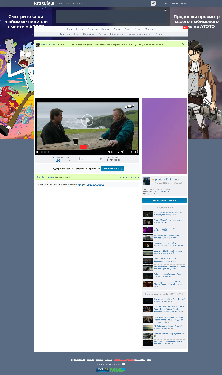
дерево (135, 177)
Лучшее (102, 34)
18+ (165, 3)
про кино (151, 194)
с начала (124, 177)
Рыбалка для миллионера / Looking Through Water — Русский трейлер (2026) (168, 284)
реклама (108, 360)
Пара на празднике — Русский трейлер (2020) (166, 229)
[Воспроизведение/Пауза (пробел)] (37, 152)
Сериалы (93, 29)
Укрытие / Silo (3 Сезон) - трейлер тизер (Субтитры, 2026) (168, 252)
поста (170, 183)
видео (159, 183)
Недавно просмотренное (140, 34)
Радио (128, 29)
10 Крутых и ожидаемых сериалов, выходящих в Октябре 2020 (168, 213)
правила (90, 360)
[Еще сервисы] (119, 159)
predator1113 (161, 179)
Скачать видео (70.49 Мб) (164, 200)
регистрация (78, 3)
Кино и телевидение (161, 192)
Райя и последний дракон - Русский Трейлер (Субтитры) (169, 275)
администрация (78, 360)
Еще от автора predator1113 (164, 294)
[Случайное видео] (159, 3)
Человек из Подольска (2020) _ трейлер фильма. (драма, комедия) (168, 244)
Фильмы (105, 29)
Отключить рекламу (179, 3)
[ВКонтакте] (115, 159)
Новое (76, 34)
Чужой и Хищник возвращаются (167, 334)
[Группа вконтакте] (153, 5)
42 (58, 159)
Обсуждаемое (117, 34)
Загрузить (65, 34)
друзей (179, 183)
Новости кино (48, 44)
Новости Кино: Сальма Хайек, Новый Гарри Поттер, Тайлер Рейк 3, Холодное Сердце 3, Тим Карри (169, 309)
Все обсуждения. (45, 177)
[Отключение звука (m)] (123, 152)
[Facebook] (107, 159)
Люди (138, 29)
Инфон (118, 364)
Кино (70, 29)
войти (80, 184)
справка (99, 360)
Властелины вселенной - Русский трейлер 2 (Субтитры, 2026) (167, 236)
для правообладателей (124, 360)
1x (118, 152)
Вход (61, 3)
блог (149, 360)
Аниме (117, 29)
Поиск (159, 34)
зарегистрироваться (95, 184)
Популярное (89, 34)
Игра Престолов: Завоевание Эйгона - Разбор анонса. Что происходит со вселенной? (169, 319)
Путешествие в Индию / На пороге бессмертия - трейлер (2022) (168, 260)
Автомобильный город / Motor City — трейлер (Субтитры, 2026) (169, 267)
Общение (150, 29)
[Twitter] (111, 159)
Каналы (80, 29)
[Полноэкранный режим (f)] (136, 152)
